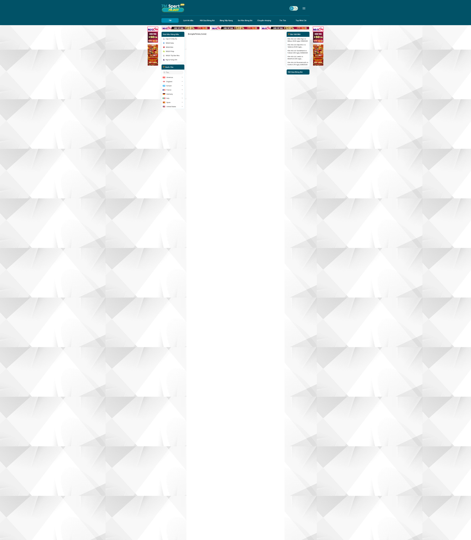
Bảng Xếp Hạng (226, 20)
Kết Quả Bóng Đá (207, 20)
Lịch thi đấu (188, 20)
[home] (172, 8)
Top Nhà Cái (301, 20)
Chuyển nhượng (264, 20)
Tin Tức (282, 20)
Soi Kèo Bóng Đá (245, 20)
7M (170, 20)
